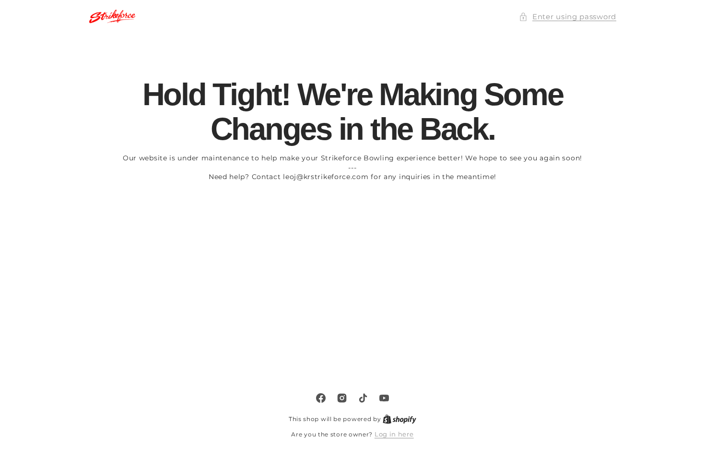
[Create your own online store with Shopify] (399, 419)
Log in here (394, 434)
